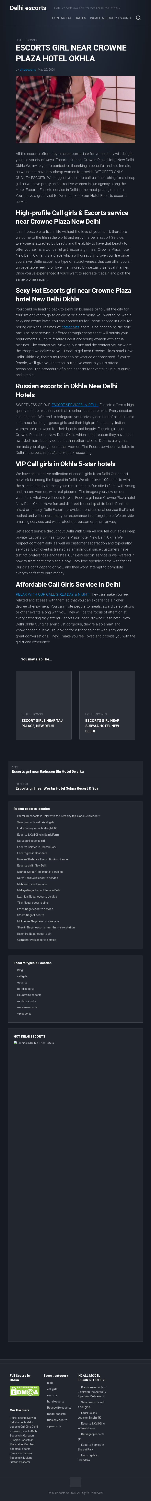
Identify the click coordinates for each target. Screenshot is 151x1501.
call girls (22, 976)
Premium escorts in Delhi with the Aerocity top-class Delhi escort (58, 816)
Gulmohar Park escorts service (36, 939)
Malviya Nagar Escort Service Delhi (39, 890)
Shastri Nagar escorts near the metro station (46, 927)
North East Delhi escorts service (37, 877)
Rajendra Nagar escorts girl (34, 933)
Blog (20, 970)
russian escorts (27, 1007)
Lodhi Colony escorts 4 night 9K (37, 828)
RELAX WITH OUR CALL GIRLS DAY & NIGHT (52, 594)
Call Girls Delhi (29, 1426)
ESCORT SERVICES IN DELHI (75, 404)
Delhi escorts (28, 8)
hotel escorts (26, 40)
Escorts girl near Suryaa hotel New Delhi (102, 725)
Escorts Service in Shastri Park (36, 847)
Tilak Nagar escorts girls (32, 902)
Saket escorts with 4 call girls (35, 822)
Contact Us (62, 18)
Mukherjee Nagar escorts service (38, 921)
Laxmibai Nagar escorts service (37, 896)
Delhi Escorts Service (23, 1417)
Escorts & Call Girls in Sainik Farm (38, 834)
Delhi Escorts (18, 1422)
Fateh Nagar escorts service (35, 909)
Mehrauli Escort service (32, 884)
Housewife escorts (29, 994)
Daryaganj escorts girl (31, 840)
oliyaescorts (28, 69)
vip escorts (24, 1013)
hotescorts (70, 327)
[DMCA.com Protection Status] (25, 1395)
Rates (81, 18)
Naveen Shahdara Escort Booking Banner (43, 859)
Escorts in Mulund (21, 1457)
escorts (22, 982)
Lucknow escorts (20, 1462)
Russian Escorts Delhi (23, 1431)
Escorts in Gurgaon (22, 1435)
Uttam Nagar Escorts (30, 915)
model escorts (26, 1001)
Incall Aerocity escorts (111, 18)
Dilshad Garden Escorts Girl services (40, 871)
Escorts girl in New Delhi (32, 865)
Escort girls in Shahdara (32, 853)
